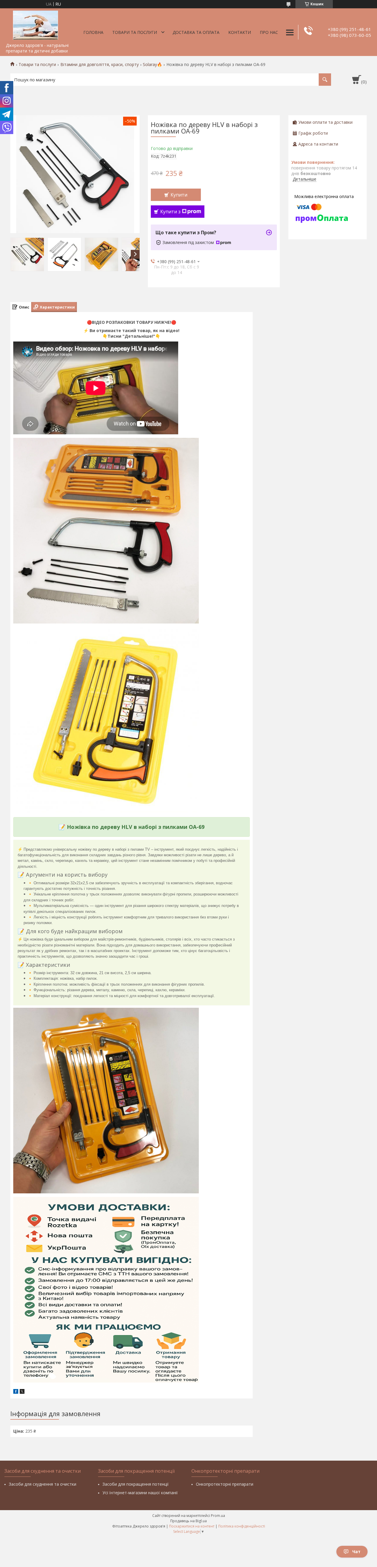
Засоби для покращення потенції (135, 1484)
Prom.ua (218, 1515)
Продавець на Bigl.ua (188, 1520)
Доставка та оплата (196, 32)
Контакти (239, 32)
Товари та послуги (134, 32)
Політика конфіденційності (241, 1526)
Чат (356, 1551)
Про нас (269, 32)
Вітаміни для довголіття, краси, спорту (99, 64)
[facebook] (15, 1392)
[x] (22, 1392)
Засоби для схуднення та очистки (42, 1484)
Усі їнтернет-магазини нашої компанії (140, 1492)
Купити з (170, 211)
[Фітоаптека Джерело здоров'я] (35, 24)
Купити (179, 195)
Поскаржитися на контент (191, 1526)
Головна (93, 32)
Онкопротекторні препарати (224, 1484)
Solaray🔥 (152, 64)
